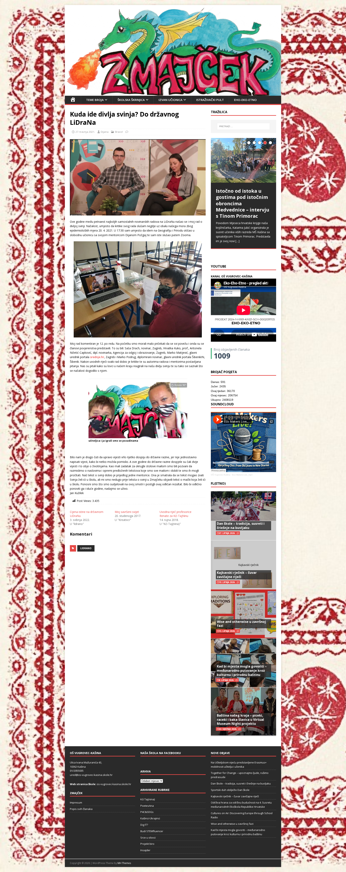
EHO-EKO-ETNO (245, 100)
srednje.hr (97, 357)
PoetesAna (147, 806)
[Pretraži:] (243, 126)
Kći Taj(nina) (147, 799)
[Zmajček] (173, 93)
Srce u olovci (148, 837)
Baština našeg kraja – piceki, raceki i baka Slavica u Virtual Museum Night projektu (240, 719)
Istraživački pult (210, 100)
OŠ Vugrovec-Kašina (220, 475)
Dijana (105, 132)
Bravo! (119, 132)
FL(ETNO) (218, 483)
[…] (269, 251)
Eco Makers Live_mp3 (242, 475)
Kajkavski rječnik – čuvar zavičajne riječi (237, 574)
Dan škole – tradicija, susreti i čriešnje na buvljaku (241, 525)
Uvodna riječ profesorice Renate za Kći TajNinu (175, 514)
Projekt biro (147, 844)
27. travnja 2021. (85, 132)
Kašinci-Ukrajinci (150, 818)
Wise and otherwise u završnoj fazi (241, 623)
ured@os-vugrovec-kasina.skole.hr (91, 775)
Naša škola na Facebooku (160, 753)
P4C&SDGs (147, 812)
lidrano (86, 548)
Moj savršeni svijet (127, 512)
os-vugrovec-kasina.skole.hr (114, 784)
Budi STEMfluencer (151, 831)
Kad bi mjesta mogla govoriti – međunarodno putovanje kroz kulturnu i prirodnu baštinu (242, 670)
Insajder (145, 850)
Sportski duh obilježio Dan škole (230, 790)
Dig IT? (144, 825)
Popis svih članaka (81, 809)
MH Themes (124, 863)
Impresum (76, 802)
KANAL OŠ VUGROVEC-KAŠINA (231, 276)
